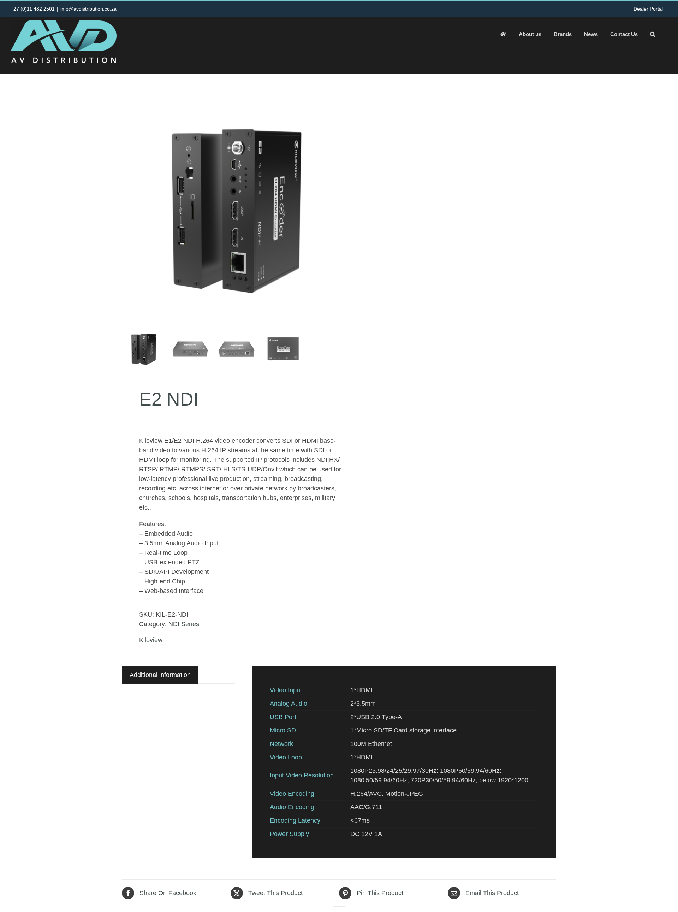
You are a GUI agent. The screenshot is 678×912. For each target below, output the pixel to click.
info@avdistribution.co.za (88, 9)
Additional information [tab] (160, 674)
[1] (236, 210)
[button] (652, 34)
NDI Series (183, 624)
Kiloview (150, 639)
